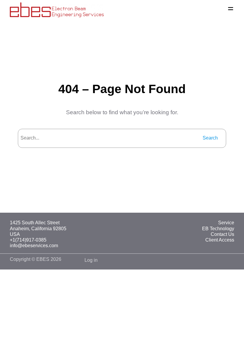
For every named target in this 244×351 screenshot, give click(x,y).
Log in (91, 260)
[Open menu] (230, 8)
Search (210, 137)
